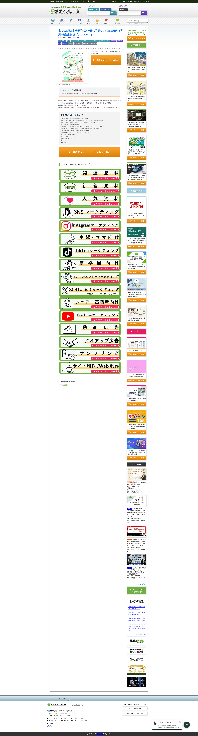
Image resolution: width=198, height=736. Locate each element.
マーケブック (52, 720)
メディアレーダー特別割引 (136, 590)
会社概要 (49, 715)
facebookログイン (105, 9)
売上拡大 (113, 40)
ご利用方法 (124, 1)
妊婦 (68, 40)
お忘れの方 (107, 11)
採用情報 (56, 715)
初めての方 (115, 1)
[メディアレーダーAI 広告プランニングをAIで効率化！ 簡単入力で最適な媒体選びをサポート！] (186, 725)
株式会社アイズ (62, 711)
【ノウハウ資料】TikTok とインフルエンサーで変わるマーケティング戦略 (137, 215)
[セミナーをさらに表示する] (136, 584)
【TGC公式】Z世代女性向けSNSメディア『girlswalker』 (136, 375)
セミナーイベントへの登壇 (135, 713)
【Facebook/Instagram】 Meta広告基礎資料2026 (137, 399)
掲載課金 (64, 43)
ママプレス (65, 720)
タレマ (83, 718)
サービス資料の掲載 (135, 708)
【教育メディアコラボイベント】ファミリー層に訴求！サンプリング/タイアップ (136, 152)
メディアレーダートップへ (59, 698)
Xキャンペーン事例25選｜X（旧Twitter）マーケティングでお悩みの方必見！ (137, 294)
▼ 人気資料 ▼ (137, 331)
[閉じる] (180, 722)
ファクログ (84, 720)
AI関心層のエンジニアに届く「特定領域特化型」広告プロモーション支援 (136, 266)
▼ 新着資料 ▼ (137, 191)
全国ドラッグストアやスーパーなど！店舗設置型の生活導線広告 (136, 69)
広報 (59, 43)
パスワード (104, 11)
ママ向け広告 (63, 385)
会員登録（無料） (93, 9)
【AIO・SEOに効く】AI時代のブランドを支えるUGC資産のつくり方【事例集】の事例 (137, 240)
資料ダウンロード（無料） (107, 60)
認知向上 (119, 40)
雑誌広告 (96, 40)
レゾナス (51, 723)
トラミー (64, 718)
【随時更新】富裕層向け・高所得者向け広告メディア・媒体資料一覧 (136, 620)
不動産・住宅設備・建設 (90, 43)
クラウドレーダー (53, 718)
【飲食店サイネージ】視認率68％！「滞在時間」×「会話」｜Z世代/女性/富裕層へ (136, 124)
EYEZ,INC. (100, 734)
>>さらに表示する (141, 634)
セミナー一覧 (143, 1)
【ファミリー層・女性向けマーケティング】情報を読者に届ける (136, 98)
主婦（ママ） (62, 40)
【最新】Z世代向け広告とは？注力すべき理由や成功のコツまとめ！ (136, 628)
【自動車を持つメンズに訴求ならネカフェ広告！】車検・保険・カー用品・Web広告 (136, 177)
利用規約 (73, 705)
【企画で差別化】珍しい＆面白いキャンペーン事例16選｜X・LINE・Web (136, 426)
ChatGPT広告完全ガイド (135, 350)
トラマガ (74, 718)
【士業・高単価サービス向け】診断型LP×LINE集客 (136, 319)
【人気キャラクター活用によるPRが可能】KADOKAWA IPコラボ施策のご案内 (136, 452)
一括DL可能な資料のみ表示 (136, 23)
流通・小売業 (78, 43)
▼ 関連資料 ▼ (137, 45)
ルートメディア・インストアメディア (81, 40)
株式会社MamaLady (73, 37)
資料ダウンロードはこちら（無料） (91, 152)
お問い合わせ (81, 705)
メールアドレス (91, 11)
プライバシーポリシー (65, 715)
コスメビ (74, 720)
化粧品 (71, 43)
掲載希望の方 (133, 1)
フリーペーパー (104, 40)
